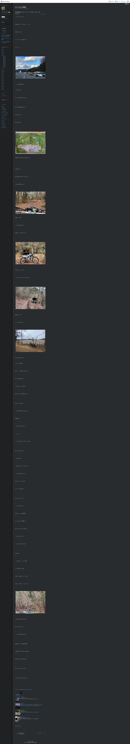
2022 (3, 55)
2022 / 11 (4, 57)
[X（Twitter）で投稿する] (21, 693)
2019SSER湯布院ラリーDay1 (25, 717)
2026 (3, 49)
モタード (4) (3, 124)
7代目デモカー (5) (4, 127)
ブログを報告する (34, 742)
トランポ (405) (4, 109)
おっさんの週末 (20, 7)
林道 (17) (3, 121)
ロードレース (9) (4, 115)
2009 (3, 86)
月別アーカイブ (5, 47)
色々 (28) (3, 106)
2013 (3, 80)
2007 (3, 89)
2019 (3, 71)
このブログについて (4, 18)
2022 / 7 (4, 61)
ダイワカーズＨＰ (4, 95)
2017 (3, 74)
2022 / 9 (4, 59)
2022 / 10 (4, 58)
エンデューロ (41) (4, 118)
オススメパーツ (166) (5, 112)
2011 (3, 83)
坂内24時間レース (24, 711)
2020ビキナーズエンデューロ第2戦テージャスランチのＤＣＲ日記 (31, 704)
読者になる (127, 3)
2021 (3, 68)
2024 (3, 52)
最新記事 (4, 28)
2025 (3, 50)
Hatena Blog (29, 742)
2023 (3, 53)
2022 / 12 (4, 56)
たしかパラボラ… (40, 733)
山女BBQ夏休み (4, 30)
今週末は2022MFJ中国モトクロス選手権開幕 (21, 733)
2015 (3, 77)
